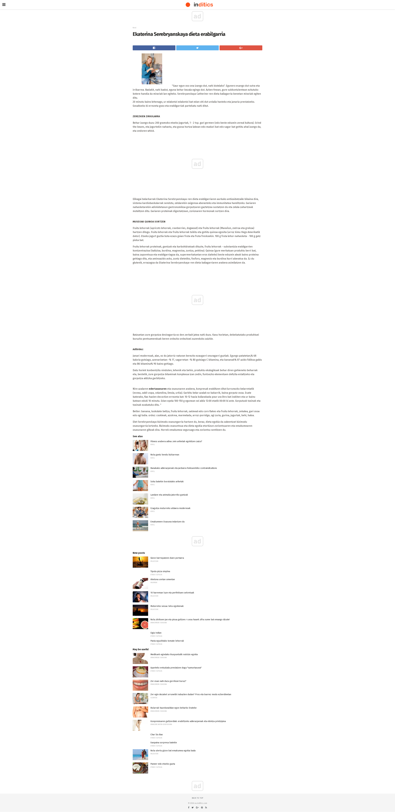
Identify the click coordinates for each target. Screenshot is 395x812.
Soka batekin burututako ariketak (167, 481)
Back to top (197, 798)
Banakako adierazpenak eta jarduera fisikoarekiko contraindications (183, 468)
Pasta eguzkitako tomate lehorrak (167, 641)
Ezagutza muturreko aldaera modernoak (170, 508)
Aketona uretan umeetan (162, 579)
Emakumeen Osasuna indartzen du (167, 521)
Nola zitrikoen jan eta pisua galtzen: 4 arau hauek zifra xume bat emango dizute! (190, 619)
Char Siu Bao (156, 734)
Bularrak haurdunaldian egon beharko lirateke (173, 708)
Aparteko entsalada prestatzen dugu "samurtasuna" (176, 667)
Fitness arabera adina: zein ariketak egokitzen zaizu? (176, 441)
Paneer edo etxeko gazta (162, 764)
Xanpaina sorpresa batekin (163, 742)
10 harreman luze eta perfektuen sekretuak (172, 592)
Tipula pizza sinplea (160, 571)
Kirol (134, 28)
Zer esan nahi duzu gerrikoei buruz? (168, 681)
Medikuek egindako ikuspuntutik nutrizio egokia (174, 654)
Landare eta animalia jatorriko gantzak (169, 495)
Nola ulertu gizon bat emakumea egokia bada (172, 750)
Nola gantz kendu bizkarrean (164, 454)
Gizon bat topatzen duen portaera (167, 558)
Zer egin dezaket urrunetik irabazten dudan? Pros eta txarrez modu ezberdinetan (190, 694)
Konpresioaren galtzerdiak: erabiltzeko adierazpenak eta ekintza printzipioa (188, 721)
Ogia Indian (155, 633)
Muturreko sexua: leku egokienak (167, 606)
